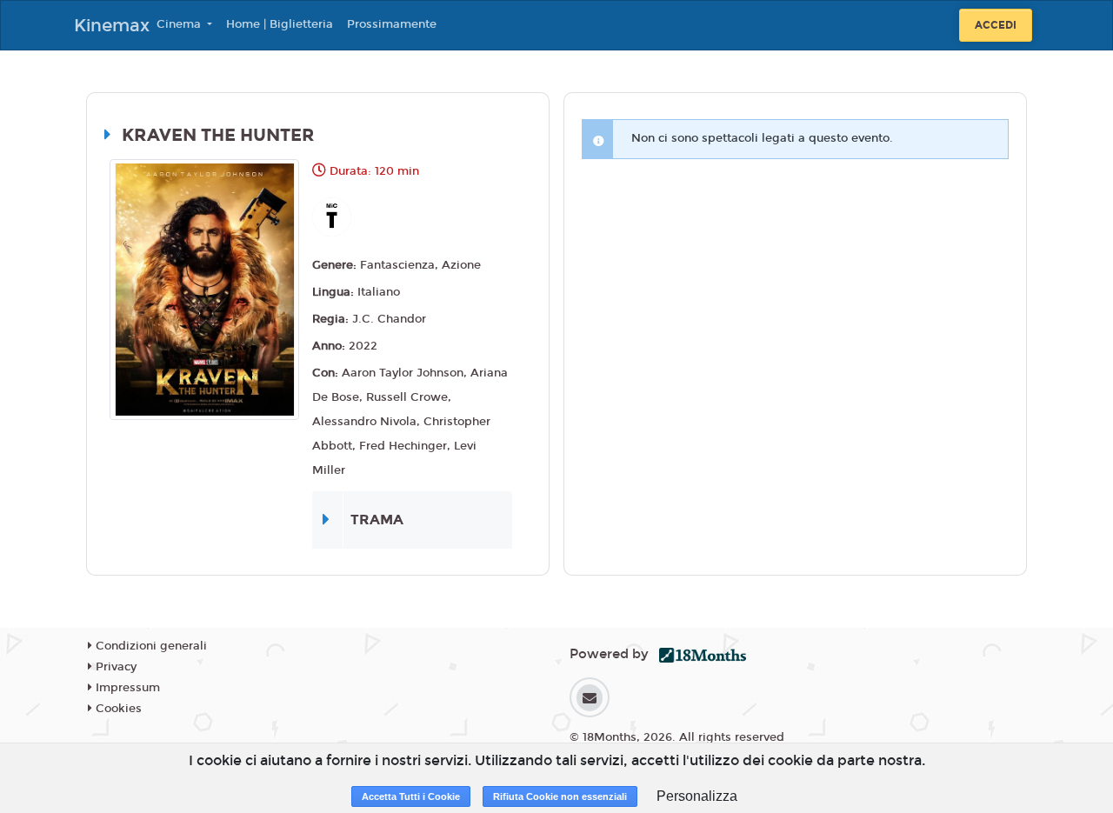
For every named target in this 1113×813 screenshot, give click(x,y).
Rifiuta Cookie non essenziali (560, 796)
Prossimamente (392, 24)
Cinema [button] (180, 24)
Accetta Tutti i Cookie (411, 796)
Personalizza (696, 796)
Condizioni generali (149, 646)
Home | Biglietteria (279, 24)
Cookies (117, 709)
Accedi (995, 25)
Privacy (114, 667)
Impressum (126, 688)
